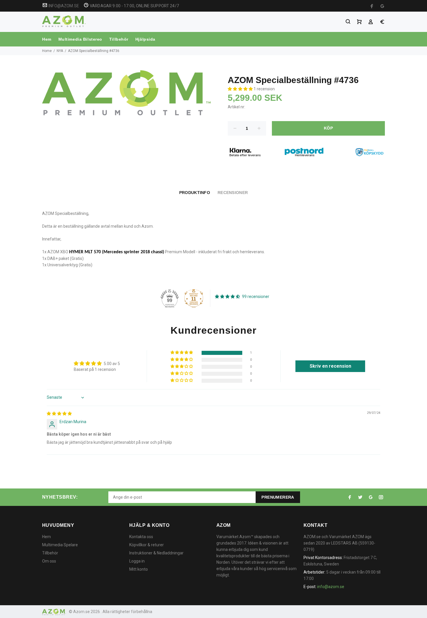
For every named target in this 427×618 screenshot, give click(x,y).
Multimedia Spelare (60, 544)
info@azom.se (330, 586)
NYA (60, 51)
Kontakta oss (141, 536)
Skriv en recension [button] (330, 366)
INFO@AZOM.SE (64, 5)
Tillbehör (118, 39)
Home (47, 51)
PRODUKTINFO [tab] (194, 192)
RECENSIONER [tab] (233, 192)
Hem (46, 39)
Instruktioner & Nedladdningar (156, 553)
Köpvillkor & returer (146, 544)
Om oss (49, 561)
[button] (241, 89)
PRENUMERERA (277, 497)
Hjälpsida (145, 39)
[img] (59, 413)
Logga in (137, 561)
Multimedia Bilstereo (80, 39)
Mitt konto (138, 569)
